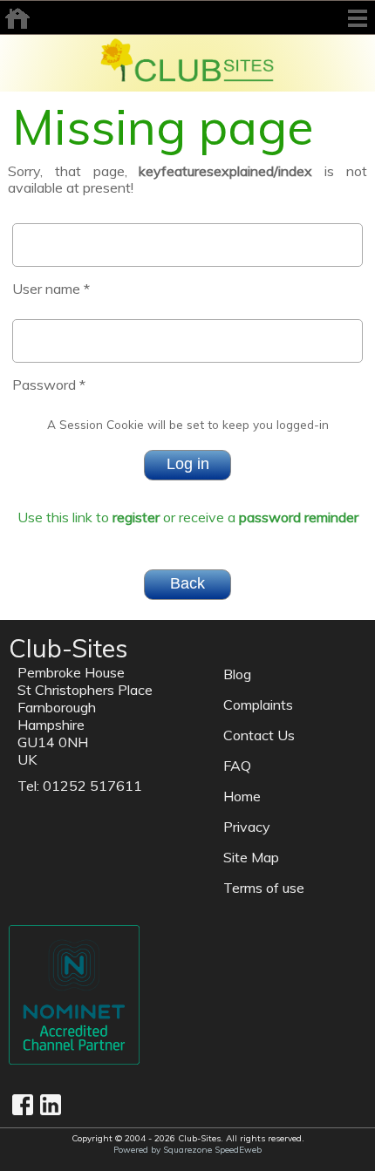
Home (242, 796)
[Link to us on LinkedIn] (51, 1105)
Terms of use (263, 887)
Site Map (251, 857)
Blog (237, 674)
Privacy (246, 826)
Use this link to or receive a (187, 517)
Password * (48, 384)
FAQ (237, 765)
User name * (51, 288)
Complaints (258, 704)
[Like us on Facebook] (23, 1105)
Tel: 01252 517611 (79, 785)
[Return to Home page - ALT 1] (187, 58)
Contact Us (259, 735)
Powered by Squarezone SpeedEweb (187, 1149)
